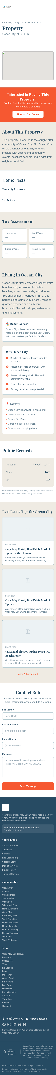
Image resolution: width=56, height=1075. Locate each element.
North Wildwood (10, 908)
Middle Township (10, 929)
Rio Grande (7, 968)
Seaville (6, 995)
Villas (4, 964)
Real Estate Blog (10, 857)
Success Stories (10, 862)
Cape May (7, 912)
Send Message (28, 786)
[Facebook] (4, 1024)
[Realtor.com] (24, 1024)
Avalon (5, 891)
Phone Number (9, 739)
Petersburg (7, 981)
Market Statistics (10, 866)
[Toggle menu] (51, 7)
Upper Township (10, 926)
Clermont (6, 1006)
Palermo (6, 1002)
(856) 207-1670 (14, 1018)
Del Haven (7, 974)
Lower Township (10, 922)
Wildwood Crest (10, 905)
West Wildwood (9, 940)
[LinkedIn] (14, 1024)
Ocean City (7, 888)
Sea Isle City (8, 898)
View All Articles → (28, 674)
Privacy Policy (9, 870)
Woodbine (7, 936)
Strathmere (7, 961)
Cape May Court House (13, 954)
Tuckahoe (7, 999)
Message (7, 754)
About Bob (7, 849)
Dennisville (7, 988)
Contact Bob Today (28, 114)
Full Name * (8, 709)
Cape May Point (9, 915)
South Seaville (9, 992)
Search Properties (11, 845)
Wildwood (7, 901)
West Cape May (9, 919)
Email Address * (10, 724)
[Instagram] (9, 1024)
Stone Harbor (8, 895)
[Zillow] (19, 1024)
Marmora (6, 957)
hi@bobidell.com (39, 1018)
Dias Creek (7, 985)
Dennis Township (10, 933)
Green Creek (8, 978)
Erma (4, 971)
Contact (6, 853)
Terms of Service (10, 874)
